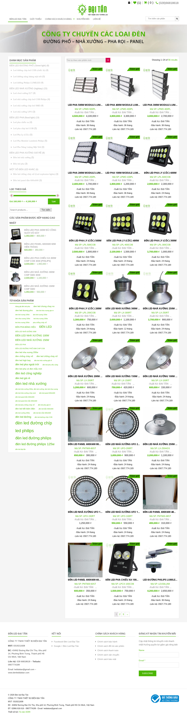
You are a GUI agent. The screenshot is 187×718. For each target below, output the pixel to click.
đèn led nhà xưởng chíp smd (25, 393)
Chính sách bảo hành (107, 641)
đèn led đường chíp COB (43, 417)
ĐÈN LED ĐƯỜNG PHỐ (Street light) (27, 65)
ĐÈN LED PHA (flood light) (22, 117)
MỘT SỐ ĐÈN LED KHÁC (22, 169)
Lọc (54, 201)
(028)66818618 (169, 3)
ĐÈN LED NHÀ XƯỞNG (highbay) (26, 88)
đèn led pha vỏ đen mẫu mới (28, 369)
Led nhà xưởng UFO (22, 112)
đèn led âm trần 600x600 (42, 413)
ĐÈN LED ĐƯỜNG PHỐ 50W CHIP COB (30, 348)
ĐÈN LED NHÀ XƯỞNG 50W (25, 331)
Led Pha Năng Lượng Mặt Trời (27, 147)
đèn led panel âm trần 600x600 (26, 401)
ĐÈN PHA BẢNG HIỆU (25, 327)
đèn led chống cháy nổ (47, 356)
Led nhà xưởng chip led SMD (26, 105)
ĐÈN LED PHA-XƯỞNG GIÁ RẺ (25, 152)
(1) (138, 2)
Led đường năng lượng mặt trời (27, 76)
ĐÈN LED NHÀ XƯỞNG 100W (32, 335)
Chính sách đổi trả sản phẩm (110, 646)
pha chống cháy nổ (40, 322)
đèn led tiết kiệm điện (25, 408)
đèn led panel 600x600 (47, 393)
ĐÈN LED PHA (20, 344)
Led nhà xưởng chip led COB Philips (30, 99)
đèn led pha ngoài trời (27, 364)
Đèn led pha (18, 164)
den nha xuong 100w (22, 318)
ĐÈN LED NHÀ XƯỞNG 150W (32, 340)
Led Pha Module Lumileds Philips (28, 141)
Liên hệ (97, 19)
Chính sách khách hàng (58, 19)
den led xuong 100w (22, 314)
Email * (142, 660)
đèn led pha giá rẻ (44, 405)
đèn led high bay (23, 360)
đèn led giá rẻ (22, 378)
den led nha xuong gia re (45, 310)
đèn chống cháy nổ (24, 356)
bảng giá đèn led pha (22, 306)
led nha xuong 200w (22, 322)
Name (141, 650)
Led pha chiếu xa (21, 122)
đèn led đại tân (20, 449)
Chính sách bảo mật (106, 659)
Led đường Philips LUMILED (26, 82)
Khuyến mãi (83, 19)
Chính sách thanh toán (107, 650)
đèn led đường (23, 416)
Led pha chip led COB (23, 128)
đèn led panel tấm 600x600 (24, 397)
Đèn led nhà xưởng (22, 157)
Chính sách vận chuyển (108, 655)
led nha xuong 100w (41, 318)
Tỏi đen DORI (24, 712)
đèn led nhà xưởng (30, 384)
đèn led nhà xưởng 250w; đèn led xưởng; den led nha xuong (36, 389)
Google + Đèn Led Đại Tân (66, 646)
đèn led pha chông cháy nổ (24, 405)
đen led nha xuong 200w (26, 352)
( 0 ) (150, 2)
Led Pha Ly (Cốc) (21, 134)
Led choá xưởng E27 (22, 93)
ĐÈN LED (45, 326)
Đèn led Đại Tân (17, 19)
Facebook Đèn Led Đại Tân (66, 641)
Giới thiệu (35, 19)
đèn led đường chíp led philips (33, 426)
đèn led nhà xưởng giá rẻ (43, 360)
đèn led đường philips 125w (34, 444)
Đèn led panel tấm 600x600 (26, 180)
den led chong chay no (43, 306)
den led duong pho (24, 310)
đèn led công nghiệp (28, 373)
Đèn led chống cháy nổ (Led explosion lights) (34, 174)
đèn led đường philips (33, 438)
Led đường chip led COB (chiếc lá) (29, 70)
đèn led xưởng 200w (22, 413)
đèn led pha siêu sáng (50, 365)
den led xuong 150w (40, 314)
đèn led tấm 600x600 (46, 409)
